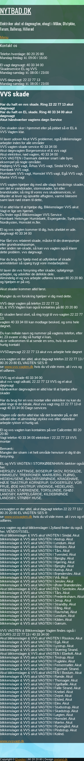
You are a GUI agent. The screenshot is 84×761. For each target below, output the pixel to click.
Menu (4, 37)
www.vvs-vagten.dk (18, 367)
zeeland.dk (60, 759)
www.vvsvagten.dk (18, 517)
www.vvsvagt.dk (12, 741)
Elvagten (20, 759)
